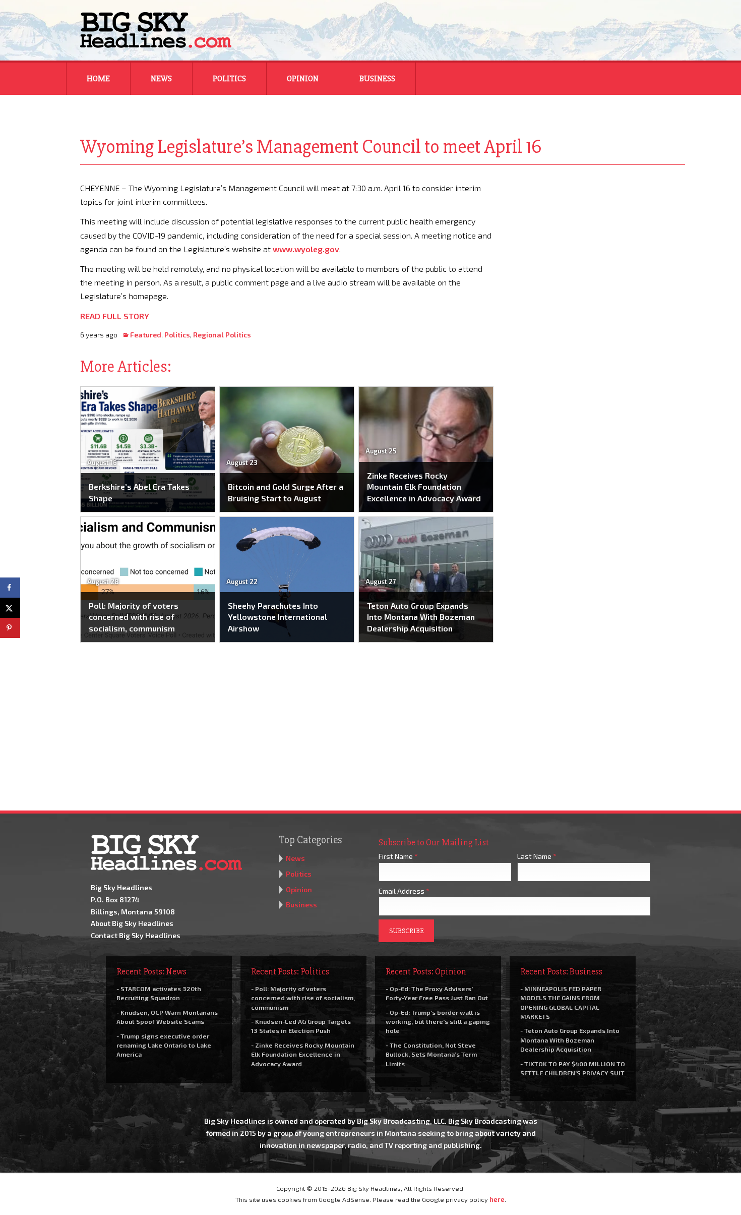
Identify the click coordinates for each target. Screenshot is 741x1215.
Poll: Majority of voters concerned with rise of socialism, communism (133, 617)
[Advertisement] (596, 244)
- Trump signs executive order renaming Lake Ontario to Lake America (163, 1045)
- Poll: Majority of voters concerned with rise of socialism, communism (303, 998)
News (161, 79)
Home (98, 79)
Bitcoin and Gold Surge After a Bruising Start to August (285, 492)
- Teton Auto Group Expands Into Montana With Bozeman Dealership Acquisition (570, 1039)
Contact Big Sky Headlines (135, 935)
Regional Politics (222, 334)
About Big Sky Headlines (132, 923)
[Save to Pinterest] (10, 628)
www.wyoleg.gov (306, 249)
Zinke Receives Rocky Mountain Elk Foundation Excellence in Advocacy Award (424, 487)
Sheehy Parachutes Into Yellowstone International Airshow (277, 617)
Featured (145, 334)
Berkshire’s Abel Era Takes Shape (139, 492)
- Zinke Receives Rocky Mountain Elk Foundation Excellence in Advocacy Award (302, 1054)
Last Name (537, 856)
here (497, 1199)
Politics (229, 79)
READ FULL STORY (114, 316)
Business (377, 79)
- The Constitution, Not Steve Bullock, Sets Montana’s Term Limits (431, 1054)
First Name (398, 856)
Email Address (404, 891)
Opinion (303, 79)
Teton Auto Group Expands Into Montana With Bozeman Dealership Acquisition (421, 617)
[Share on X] (10, 608)
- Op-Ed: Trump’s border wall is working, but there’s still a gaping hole (438, 1021)
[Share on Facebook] (10, 587)
